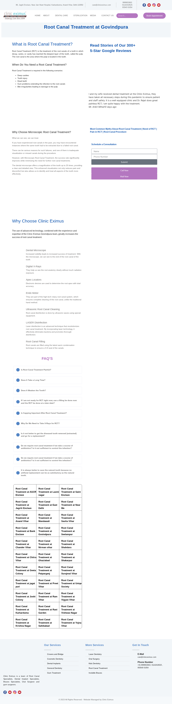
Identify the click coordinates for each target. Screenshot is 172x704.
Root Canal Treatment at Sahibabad (45, 622)
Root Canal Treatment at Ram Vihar (47, 596)
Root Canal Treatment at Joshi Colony (25, 596)
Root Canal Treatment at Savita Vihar (68, 518)
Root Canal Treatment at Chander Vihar (23, 544)
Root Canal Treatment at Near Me (70, 504)
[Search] (135, 15)
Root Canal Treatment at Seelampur (68, 531)
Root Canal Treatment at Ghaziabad (45, 557)
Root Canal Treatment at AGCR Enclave (26, 491)
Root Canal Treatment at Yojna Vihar (71, 622)
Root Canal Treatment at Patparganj (45, 570)
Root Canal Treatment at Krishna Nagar (23, 622)
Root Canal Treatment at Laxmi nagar (48, 491)
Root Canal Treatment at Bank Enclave (25, 531)
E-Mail (141, 654)
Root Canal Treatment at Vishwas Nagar (69, 609)
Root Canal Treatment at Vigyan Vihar (68, 596)
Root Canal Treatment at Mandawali (45, 518)
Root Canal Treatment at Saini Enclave (71, 491)
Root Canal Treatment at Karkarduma (22, 609)
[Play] (149, 5)
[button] (48, 369)
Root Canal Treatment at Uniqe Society (71, 583)
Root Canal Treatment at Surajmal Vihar (69, 570)
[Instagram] (154, 5)
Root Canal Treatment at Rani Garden (47, 609)
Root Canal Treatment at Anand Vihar (22, 518)
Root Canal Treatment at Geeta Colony (26, 570)
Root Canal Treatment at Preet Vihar (48, 583)
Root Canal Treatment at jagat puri (25, 583)
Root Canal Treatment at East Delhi (47, 504)
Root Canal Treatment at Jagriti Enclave (23, 504)
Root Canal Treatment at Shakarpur (68, 557)
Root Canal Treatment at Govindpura (45, 531)
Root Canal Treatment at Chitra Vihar (26, 557)
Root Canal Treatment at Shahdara (68, 544)
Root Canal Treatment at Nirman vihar (45, 544)
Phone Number (145, 662)
